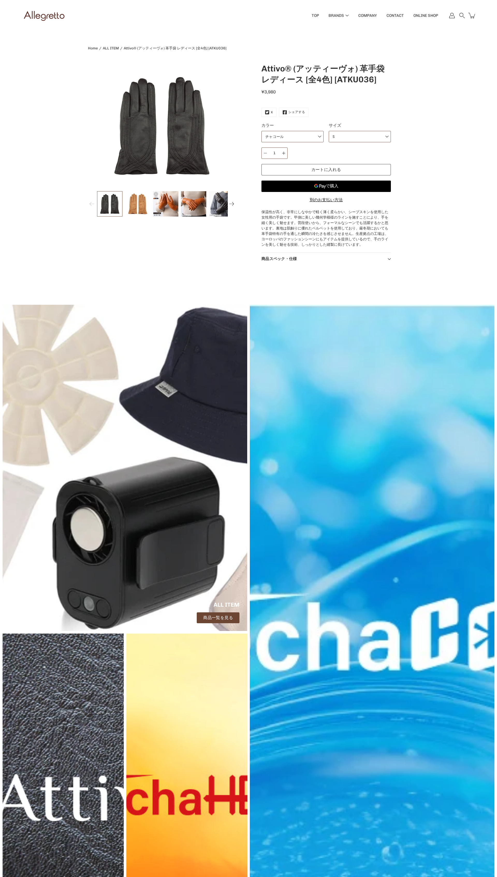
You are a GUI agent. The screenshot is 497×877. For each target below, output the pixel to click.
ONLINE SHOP (425, 15)
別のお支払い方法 (326, 199)
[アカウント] (452, 15)
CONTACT (395, 15)
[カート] (472, 15)
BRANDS (336, 15)
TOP (315, 15)
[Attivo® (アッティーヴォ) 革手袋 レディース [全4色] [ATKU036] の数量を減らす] (265, 153)
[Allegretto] (44, 15)
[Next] (232, 204)
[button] (462, 15)
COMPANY (367, 15)
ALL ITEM (111, 48)
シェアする (296, 112)
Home (93, 48)
